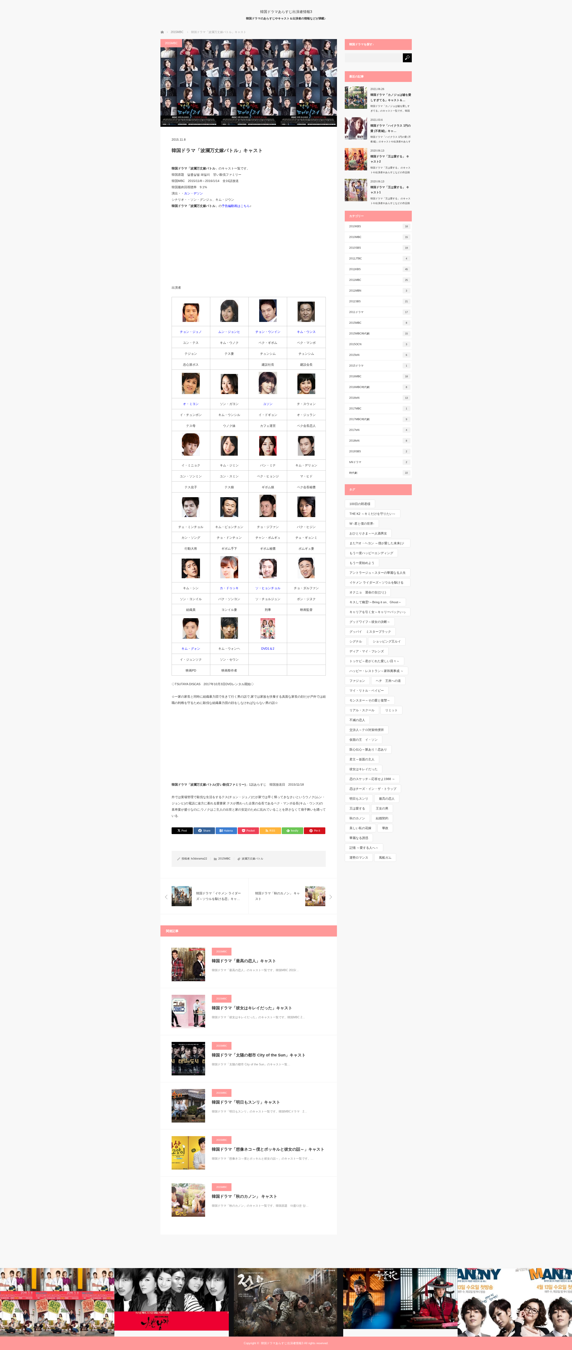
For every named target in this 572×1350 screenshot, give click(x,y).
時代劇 (378, 472)
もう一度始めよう (361, 563)
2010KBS (378, 226)
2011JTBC (378, 258)
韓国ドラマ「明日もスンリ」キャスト (246, 1102)
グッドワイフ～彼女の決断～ (369, 622)
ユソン (268, 404)
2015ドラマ (378, 365)
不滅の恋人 (357, 720)
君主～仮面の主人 (361, 759)
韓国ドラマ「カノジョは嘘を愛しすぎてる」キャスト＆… (390, 97)
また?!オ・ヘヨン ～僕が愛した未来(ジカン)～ (376, 544)
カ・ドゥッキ (229, 588)
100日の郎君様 (359, 504)
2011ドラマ (378, 312)
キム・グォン (190, 648)
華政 (385, 828)
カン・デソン (193, 193)
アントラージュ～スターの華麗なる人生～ (377, 574)
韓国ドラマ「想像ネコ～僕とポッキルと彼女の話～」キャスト (268, 1149)
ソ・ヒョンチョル (267, 588)
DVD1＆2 (267, 648)
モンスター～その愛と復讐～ (369, 700)
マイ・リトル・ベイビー (366, 690)
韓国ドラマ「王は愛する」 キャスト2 (389, 159)
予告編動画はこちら (236, 206)
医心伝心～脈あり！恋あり (368, 749)
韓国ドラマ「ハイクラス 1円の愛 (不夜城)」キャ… (390, 128)
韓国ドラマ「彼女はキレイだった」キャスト (252, 1008)
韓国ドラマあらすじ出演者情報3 (286, 12)
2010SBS (378, 247)
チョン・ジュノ (191, 332)
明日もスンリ (358, 798)
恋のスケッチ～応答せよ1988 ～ (372, 779)
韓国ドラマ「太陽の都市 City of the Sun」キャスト (259, 1055)
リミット (391, 710)
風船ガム (385, 857)
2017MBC (378, 408)
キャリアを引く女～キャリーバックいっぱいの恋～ (377, 613)
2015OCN (378, 344)
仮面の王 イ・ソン (363, 739)
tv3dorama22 (199, 858)
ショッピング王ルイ (387, 641)
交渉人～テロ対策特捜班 (366, 730)
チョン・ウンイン (267, 332)
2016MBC (378, 376)
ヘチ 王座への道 (388, 680)
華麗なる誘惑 (358, 838)
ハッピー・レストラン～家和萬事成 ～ (376, 671)
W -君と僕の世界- (361, 523)
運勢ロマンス (358, 857)
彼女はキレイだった (363, 769)
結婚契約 (382, 818)
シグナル (355, 641)
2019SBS (378, 451)
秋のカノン (357, 818)
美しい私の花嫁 (360, 828)
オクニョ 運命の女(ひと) (367, 592)
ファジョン (357, 680)
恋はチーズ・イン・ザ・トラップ (372, 789)
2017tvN (378, 430)
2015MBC (171, 43)
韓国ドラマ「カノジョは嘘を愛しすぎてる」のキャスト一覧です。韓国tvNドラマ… (390, 111)
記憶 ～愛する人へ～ (364, 847)
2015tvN (378, 355)
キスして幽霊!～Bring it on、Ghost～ (375, 602)
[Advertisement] (249, 246)
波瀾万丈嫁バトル (252, 858)
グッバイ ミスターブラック (370, 631)
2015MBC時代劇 (378, 333)
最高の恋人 (387, 798)
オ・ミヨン (191, 404)
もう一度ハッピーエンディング (371, 553)
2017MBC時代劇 (378, 419)
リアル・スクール (361, 710)
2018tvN (378, 440)
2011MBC (378, 280)
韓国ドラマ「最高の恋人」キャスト (244, 961)
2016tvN (378, 397)
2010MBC (378, 237)
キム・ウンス (306, 332)
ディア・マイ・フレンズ (366, 651)
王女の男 (382, 808)
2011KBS (378, 269)
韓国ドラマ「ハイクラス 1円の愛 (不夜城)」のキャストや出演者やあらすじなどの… (390, 142)
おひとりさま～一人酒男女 (368, 533)
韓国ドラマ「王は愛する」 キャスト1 (389, 190)
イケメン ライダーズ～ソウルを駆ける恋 (376, 584)
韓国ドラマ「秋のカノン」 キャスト (244, 1196)
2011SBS (378, 301)
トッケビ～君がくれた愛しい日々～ (374, 661)
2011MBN (378, 290)
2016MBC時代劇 (378, 387)
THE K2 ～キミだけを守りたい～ (372, 513)
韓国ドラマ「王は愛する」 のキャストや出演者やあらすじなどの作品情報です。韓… (390, 172)
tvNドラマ (378, 462)
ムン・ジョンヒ (229, 332)
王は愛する (357, 808)
